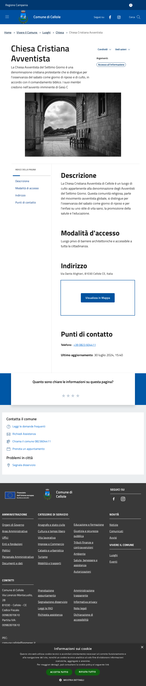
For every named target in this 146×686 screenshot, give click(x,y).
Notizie (114, 525)
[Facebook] (108, 17)
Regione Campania (16, 5)
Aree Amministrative (14, 531)
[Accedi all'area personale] (131, 5)
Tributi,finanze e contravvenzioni (83, 544)
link (107, 664)
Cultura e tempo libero (51, 531)
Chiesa (60, 32)
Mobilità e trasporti (49, 563)
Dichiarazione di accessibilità (83, 617)
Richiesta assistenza (50, 614)
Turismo (43, 557)
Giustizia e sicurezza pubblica (86, 533)
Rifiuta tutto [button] (87, 671)
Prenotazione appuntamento (47, 593)
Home (7, 32)
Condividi (103, 49)
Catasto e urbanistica (51, 550)
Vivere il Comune (27, 32)
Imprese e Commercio (51, 544)
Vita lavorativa (47, 537)
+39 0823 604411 (85, 345)
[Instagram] (117, 17)
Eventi (113, 561)
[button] (73, 680)
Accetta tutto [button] (59, 672)
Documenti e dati (12, 563)
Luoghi (46, 32)
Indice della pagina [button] (25, 169)
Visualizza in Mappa (97, 298)
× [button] (142, 647)
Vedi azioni (121, 49)
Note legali (80, 608)
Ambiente (79, 554)
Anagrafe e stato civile (51, 525)
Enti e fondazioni (12, 544)
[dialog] (73, 664)
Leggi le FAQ (45, 608)
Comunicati (116, 531)
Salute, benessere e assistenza (85, 562)
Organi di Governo (13, 525)
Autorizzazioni (82, 571)
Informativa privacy (85, 602)
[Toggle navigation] (7, 17)
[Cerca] (138, 17)
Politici (6, 550)
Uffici (5, 537)
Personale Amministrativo (18, 557)
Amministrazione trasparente (84, 593)
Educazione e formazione (89, 524)
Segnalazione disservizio (52, 602)
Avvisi (113, 537)
